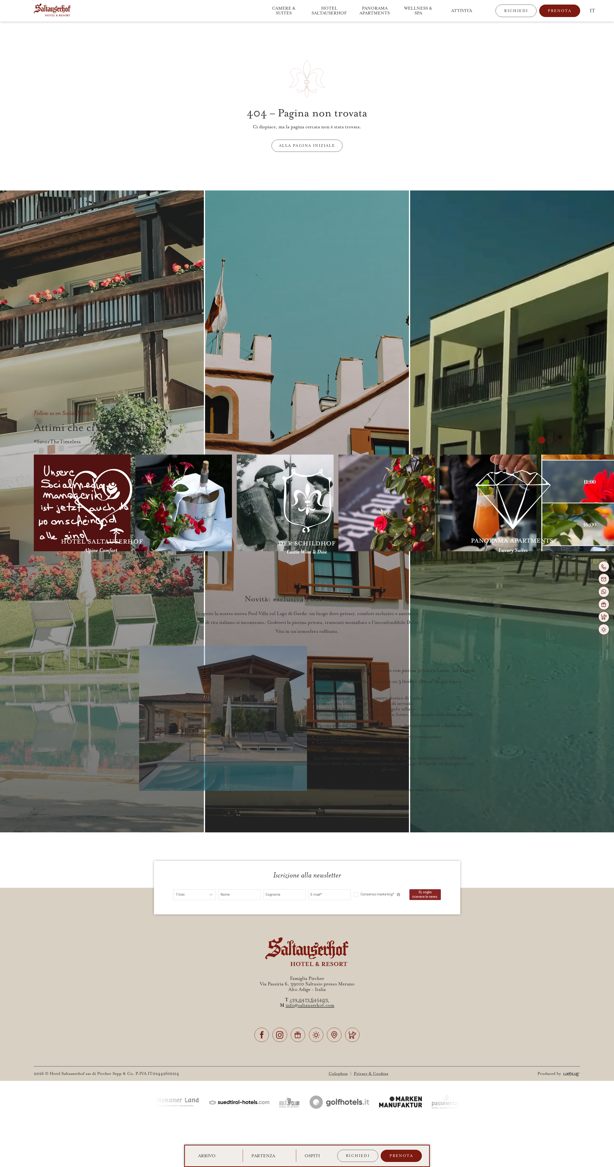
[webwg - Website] (571, 1073)
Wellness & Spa (418, 11)
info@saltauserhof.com (310, 1005)
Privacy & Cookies (371, 1073)
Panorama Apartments (375, 11)
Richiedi (516, 11)
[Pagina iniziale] (52, 11)
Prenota (559, 11)
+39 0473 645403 (309, 1000)
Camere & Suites (284, 11)
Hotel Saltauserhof (329, 11)
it (592, 11)
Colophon (338, 1073)
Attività (461, 10)
